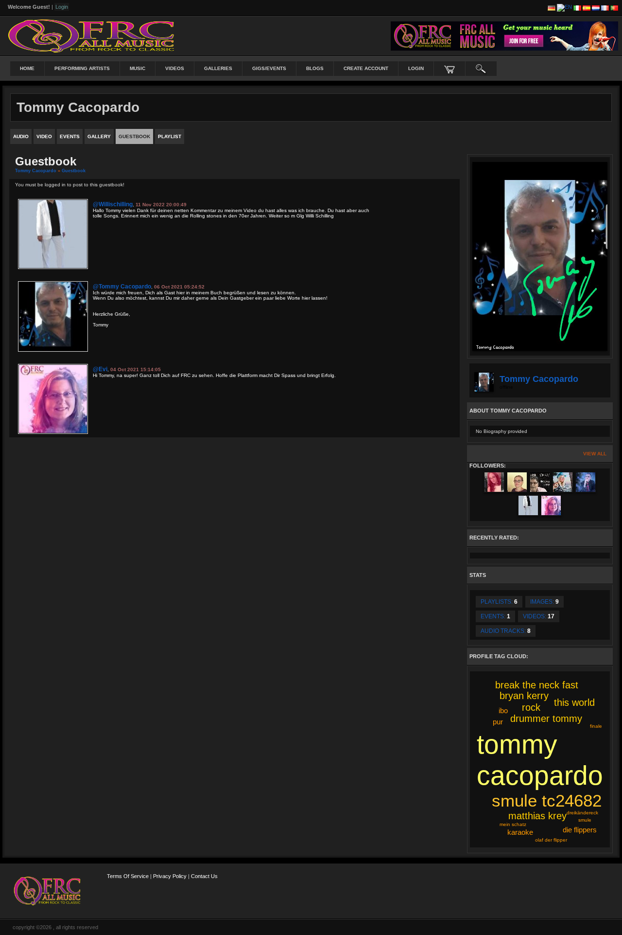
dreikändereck (582, 812)
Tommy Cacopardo (35, 170)
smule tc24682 (547, 800)
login (416, 68)
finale (596, 726)
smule (584, 820)
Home (27, 68)
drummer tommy (546, 718)
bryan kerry (524, 695)
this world (574, 702)
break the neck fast (536, 685)
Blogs (315, 68)
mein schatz (513, 824)
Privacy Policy (170, 876)
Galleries (218, 68)
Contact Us (204, 876)
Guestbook (74, 170)
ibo (503, 710)
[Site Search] (481, 68)
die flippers (580, 830)
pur (498, 722)
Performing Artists (82, 68)
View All (594, 453)
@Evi (100, 369)
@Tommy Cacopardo (122, 286)
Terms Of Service (128, 876)
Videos (174, 68)
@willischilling (113, 204)
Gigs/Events (269, 68)
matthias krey (537, 815)
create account (366, 68)
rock (531, 707)
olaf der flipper (551, 840)
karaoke (520, 832)
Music (137, 68)
